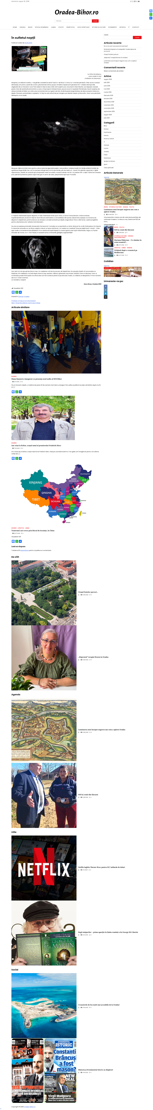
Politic (61, 27)
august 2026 (108, 79)
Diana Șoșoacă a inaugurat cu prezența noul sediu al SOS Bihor (36, 379)
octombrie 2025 (109, 108)
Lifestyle (21, 528)
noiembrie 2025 (109, 105)
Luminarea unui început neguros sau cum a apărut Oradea (101, 730)
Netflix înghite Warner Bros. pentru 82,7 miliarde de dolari (101, 867)
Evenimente (112, 27)
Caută (106, 35)
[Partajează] (151, 18)
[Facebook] (151, 11)
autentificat (25, 550)
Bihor (30, 27)
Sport (105, 164)
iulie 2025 (107, 118)
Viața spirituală (83, 27)
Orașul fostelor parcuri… (111, 54)
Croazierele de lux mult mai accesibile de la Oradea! (99, 1005)
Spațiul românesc (42, 27)
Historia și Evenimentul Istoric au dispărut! (95, 1070)
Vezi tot (106, 177)
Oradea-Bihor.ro (29, 1107)
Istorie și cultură (99, 27)
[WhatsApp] (151, 14)
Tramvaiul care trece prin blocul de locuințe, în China (32, 530)
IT (129, 27)
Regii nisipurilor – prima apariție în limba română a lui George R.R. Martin (108, 932)
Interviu (122, 27)
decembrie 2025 (109, 102)
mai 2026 (107, 89)
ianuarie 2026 (108, 98)
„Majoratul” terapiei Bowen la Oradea (116, 57)
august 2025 (108, 115)
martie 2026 (107, 92)
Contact (135, 27)
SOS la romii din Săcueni (124, 230)
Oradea (22, 27)
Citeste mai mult (109, 224)
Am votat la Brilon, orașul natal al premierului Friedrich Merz (36, 445)
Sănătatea (70, 27)
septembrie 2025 (109, 111)
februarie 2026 (108, 95)
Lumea (53, 27)
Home (15, 27)
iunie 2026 (107, 86)
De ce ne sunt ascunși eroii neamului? (116, 46)
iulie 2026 (107, 82)
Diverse (20, 297)
